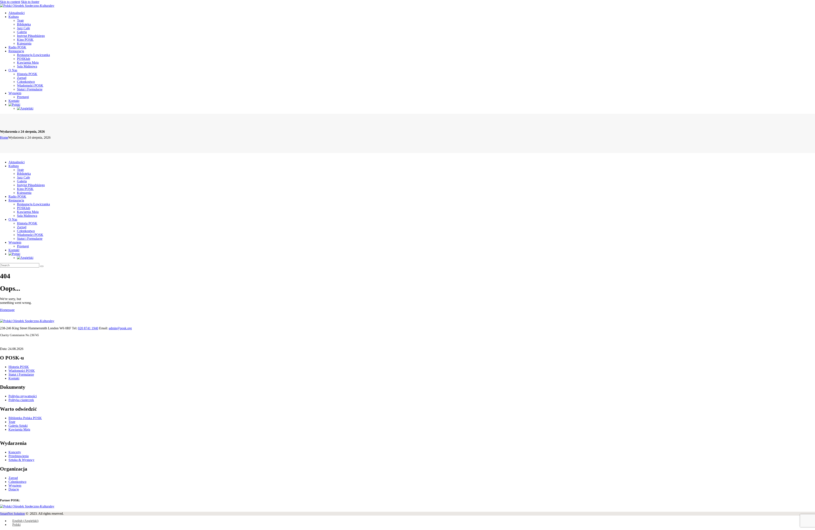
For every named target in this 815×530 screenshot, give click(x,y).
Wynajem (14, 485)
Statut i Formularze (21, 374)
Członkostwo (17, 481)
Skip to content (10, 2)
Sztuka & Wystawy (21, 460)
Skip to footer (30, 2)
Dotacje (13, 489)
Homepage (7, 310)
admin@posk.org (120, 328)
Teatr (11, 422)
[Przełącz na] (411, 105)
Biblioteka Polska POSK (25, 418)
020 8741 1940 (88, 328)
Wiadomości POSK (21, 370)
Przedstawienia (18, 456)
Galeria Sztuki (18, 425)
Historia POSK (18, 367)
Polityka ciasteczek (21, 400)
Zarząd (13, 478)
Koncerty (14, 452)
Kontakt (13, 378)
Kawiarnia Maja (19, 429)
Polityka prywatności (22, 396)
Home (4, 137)
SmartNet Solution (12, 513)
